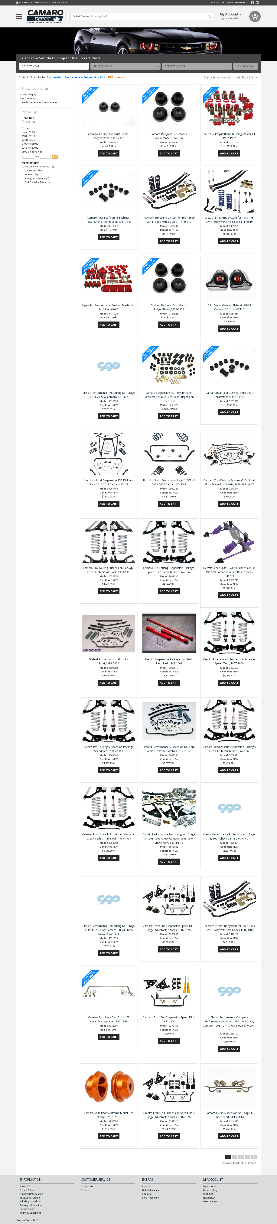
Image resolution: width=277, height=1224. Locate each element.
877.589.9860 (25, 2)
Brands (146, 1186)
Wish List (208, 1194)
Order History (210, 1190)
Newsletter (209, 1197)
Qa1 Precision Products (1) (39, 182)
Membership (210, 1201)
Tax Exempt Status (30, 1197)
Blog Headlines (150, 1197)
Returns (85, 1190)
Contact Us (44, 2)
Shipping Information (31, 1194)
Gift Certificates (150, 1190)
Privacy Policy (27, 1209)
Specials (147, 1194)
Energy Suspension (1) (36, 178)
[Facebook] (252, 3)
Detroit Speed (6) (33, 170)
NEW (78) (29, 121)
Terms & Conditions (30, 1212)
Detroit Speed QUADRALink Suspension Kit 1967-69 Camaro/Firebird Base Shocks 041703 (229, 572)
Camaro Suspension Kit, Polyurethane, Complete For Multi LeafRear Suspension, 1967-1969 (169, 397)
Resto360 (25, 1186)
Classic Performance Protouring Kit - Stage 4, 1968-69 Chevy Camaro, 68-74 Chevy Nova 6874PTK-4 (109, 930)
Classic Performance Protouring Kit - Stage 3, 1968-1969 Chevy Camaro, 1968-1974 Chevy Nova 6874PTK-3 (169, 838)
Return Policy (27, 1190)
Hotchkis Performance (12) (39, 166)
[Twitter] (257, 3)
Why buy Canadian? (30, 1201)
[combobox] (54, 66)
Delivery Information (31, 1205)
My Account (209, 1186)
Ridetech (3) (31, 174)
